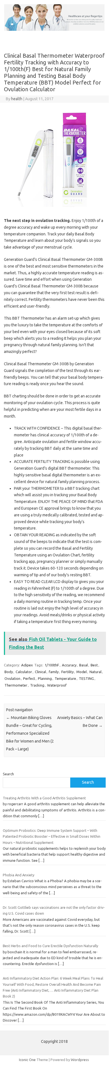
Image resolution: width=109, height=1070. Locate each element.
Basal (83, 665)
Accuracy (69, 665)
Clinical (40, 672)
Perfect (29, 678)
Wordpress (80, 1060)
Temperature (65, 678)
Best (94, 665)
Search (8, 774)
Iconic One (27, 1060)
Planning (45, 678)
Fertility (67, 672)
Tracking (37, 685)
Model (81, 672)
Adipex (27, 665)
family (54, 672)
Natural (95, 672)
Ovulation (12, 678)
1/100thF (52, 665)
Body (8, 672)
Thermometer (15, 685)
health (16, 99)
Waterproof (57, 685)
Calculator (24, 672)
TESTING (86, 678)
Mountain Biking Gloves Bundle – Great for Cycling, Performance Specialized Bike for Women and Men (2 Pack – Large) (30, 733)
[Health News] (54, 29)
